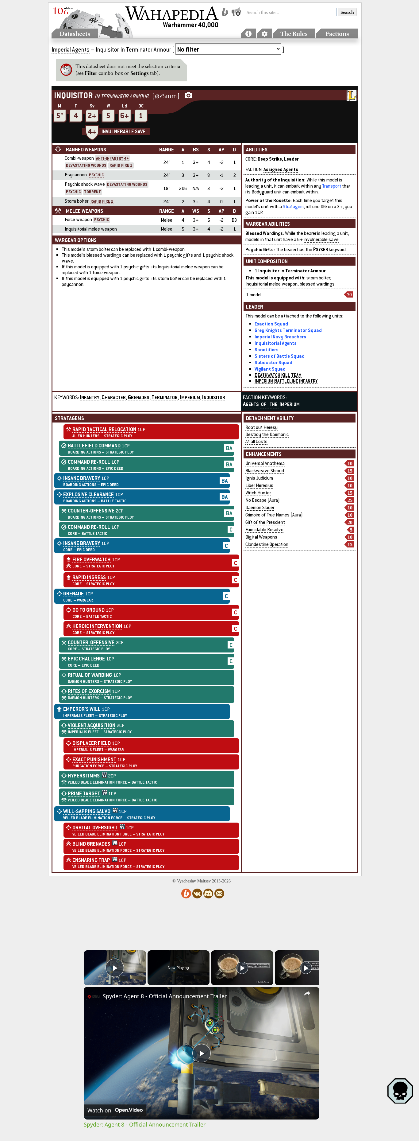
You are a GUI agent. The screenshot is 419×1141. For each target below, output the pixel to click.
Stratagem (293, 206)
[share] (307, 993)
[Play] (242, 968)
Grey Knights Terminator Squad (288, 330)
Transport (331, 186)
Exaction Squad (271, 324)
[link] (93, 997)
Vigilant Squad (270, 369)
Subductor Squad (273, 362)
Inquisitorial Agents (276, 343)
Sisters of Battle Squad (280, 356)
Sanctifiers (267, 349)
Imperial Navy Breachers (280, 336)
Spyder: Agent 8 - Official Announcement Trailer (165, 996)
